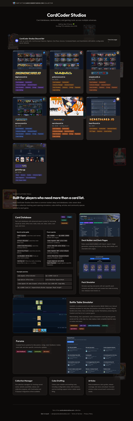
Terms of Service (77, 414)
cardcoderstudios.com (34, 3)
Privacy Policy (88, 414)
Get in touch (45, 414)
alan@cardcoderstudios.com (61, 414)
